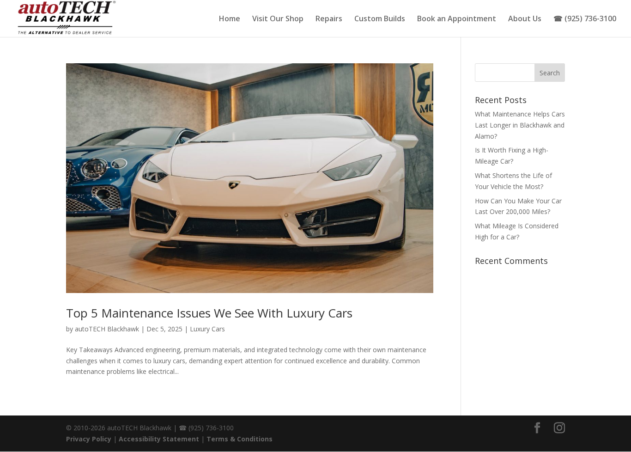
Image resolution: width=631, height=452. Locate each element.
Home (229, 19)
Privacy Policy (88, 438)
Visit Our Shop (277, 19)
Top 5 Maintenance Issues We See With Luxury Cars (209, 313)
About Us (524, 19)
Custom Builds (379, 19)
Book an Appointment (456, 19)
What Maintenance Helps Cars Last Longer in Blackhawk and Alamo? (520, 125)
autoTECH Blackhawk (107, 328)
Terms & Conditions (239, 438)
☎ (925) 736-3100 (584, 19)
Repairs (329, 19)
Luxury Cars (207, 328)
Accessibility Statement (159, 438)
